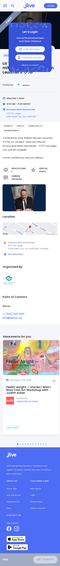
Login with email (31, 49)
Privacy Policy (36, 501)
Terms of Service (37, 508)
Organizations (13, 501)
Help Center (35, 488)
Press (8, 508)
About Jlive (11, 488)
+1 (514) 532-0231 (13, 314)
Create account (30, 65)
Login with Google (32, 57)
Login (50, 5)
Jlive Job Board (13, 495)
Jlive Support (12, 523)
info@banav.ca (12, 318)
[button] (24, 197)
